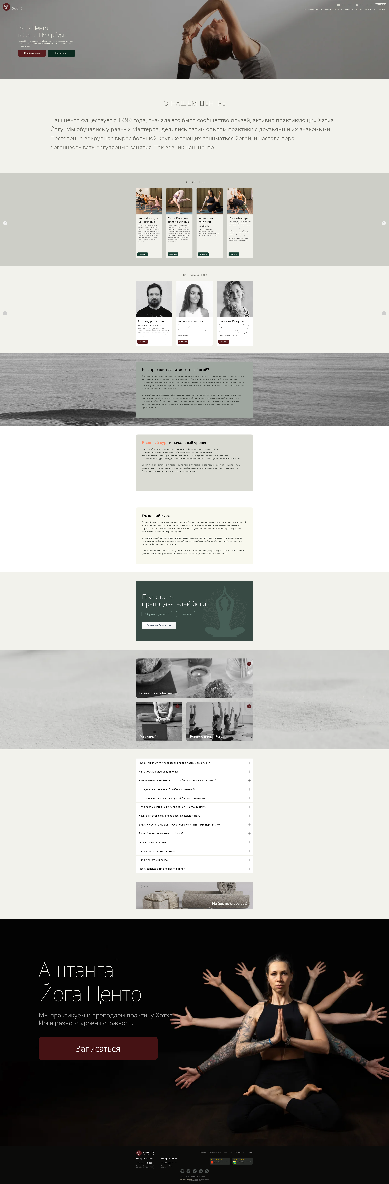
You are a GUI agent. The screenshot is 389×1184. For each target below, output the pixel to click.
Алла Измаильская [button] (190, 321)
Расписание (348, 10)
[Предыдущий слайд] (5, 223)
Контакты (382, 10)
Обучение (338, 10)
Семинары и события (155, 693)
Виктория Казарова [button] (231, 321)
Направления (313, 10)
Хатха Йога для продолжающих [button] (178, 220)
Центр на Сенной (365, 5)
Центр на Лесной (347, 5)
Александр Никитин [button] (151, 322)
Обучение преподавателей (220, 1152)
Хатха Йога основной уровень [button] (206, 221)
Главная (203, 1152)
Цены (375, 10)
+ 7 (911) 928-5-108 (144, 1163)
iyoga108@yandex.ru (186, 1179)
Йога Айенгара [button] (238, 218)
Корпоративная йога (206, 736)
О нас (304, 10)
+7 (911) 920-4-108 (168, 1163)
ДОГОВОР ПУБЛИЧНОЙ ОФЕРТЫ (194, 1176)
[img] (194, 678)
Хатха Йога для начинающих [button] (148, 220)
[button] (32, 53)
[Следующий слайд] (384, 223)
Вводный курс (155, 442)
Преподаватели (326, 10)
